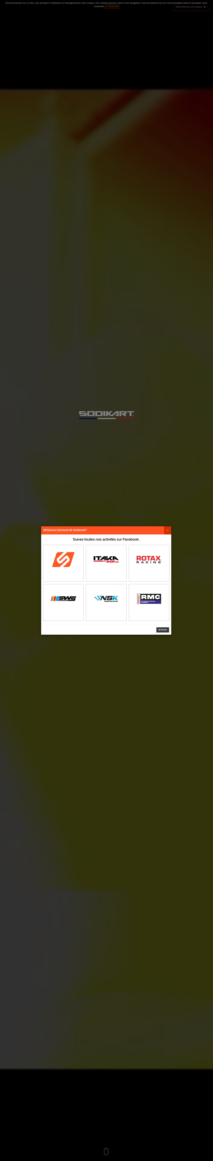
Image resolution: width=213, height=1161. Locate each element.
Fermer (163, 630)
